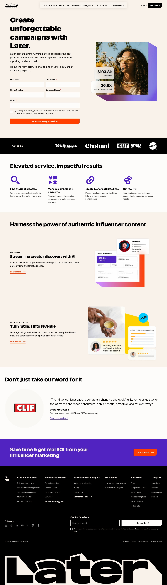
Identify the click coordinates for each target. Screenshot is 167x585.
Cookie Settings (156, 541)
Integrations (78, 492)
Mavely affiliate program (114, 488)
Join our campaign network (115, 483)
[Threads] (27, 525)
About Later (155, 483)
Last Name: (51, 79)
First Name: (15, 79)
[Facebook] (38, 525)
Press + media (156, 492)
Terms (133, 541)
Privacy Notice (143, 541)
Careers (154, 488)
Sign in (143, 5)
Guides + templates (138, 497)
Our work (48, 497)
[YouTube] (22, 525)
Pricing (76, 488)
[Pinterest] (33, 525)
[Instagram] (6, 525)
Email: (13, 100)
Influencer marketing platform (28, 488)
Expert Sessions (137, 501)
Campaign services (52, 483)
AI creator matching (24, 501)
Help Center (135, 506)
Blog (133, 483)
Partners (154, 497)
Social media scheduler (82, 483)
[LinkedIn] (17, 525)
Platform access (51, 488)
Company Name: (53, 90)
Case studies (136, 492)
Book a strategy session (45, 121)
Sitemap (125, 541)
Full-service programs (25, 483)
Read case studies (58, 418)
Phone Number (17, 90)
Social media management (27, 492)
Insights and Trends (138, 488)
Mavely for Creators (24, 497)
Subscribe (142, 523)
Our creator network (52, 492)
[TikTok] (11, 525)
